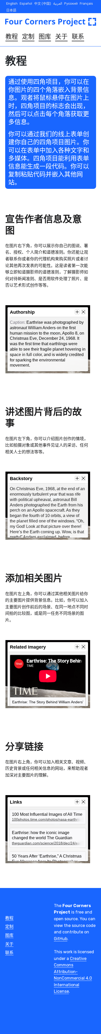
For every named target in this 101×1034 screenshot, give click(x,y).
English (12, 3)
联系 (78, 36)
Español (26, 3)
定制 (28, 36)
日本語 (11, 10)
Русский (71, 3)
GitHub (60, 938)
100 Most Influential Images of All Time (49, 817)
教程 (11, 36)
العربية (57, 3)
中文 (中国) (42, 3)
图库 (45, 36)
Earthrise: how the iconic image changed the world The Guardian (49, 837)
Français (86, 3)
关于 (61, 36)
